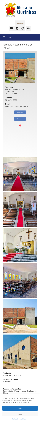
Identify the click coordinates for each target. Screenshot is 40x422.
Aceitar (20, 408)
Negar (20, 414)
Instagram (20, 119)
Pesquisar (20, 23)
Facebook (20, 112)
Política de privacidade (19, 419)
